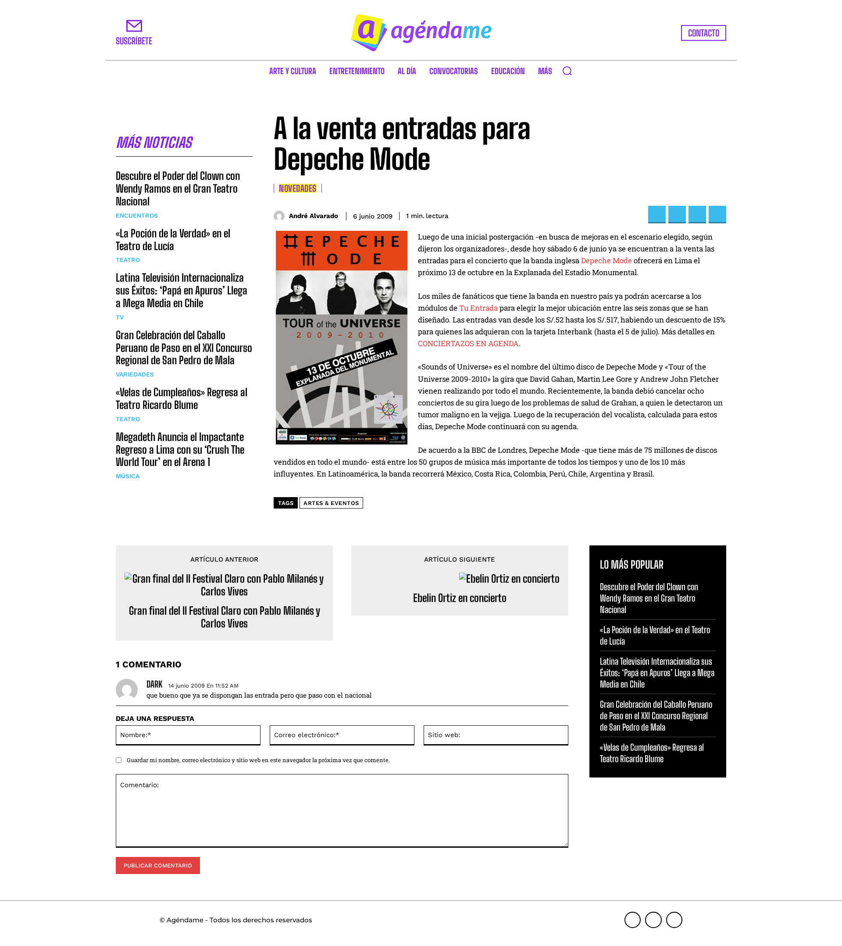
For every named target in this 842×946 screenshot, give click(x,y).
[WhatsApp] (717, 214)
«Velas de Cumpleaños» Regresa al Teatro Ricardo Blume (181, 398)
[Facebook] (657, 214)
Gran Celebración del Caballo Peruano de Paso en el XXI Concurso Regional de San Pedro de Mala (184, 348)
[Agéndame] (421, 32)
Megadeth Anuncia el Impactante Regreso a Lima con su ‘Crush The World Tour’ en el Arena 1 (180, 449)
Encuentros (137, 215)
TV (120, 317)
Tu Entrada (478, 308)
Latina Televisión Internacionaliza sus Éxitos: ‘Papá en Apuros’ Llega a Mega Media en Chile (181, 290)
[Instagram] (653, 920)
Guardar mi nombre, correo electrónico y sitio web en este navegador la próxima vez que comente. (258, 760)
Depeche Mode (606, 260)
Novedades (298, 188)
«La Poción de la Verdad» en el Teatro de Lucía (173, 239)
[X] (677, 214)
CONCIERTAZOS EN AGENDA (468, 343)
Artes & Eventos (331, 503)
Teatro (128, 260)
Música (127, 476)
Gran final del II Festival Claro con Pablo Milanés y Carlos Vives (224, 617)
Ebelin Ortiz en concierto (460, 598)
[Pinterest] (697, 214)
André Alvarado (313, 216)
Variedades (135, 374)
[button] (567, 70)
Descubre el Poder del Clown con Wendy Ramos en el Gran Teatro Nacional (178, 188)
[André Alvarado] (281, 216)
